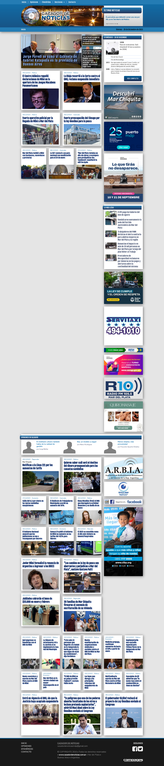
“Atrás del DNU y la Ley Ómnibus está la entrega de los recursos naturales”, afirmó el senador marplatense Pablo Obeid (122, 17)
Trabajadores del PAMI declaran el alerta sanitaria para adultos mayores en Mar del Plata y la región (129, 235)
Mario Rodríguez (86, 445)
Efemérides (46, 2)
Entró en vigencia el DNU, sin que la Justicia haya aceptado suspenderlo (40, 700)
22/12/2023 (68, 637)
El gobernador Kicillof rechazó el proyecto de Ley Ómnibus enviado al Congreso (123, 701)
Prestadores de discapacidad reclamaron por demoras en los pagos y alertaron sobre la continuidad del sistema (129, 261)
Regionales (35, 459)
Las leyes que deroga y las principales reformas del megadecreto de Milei (91, 682)
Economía (35, 498)
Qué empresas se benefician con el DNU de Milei (29, 642)
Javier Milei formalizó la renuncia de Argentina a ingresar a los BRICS (40, 564)
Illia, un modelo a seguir (86, 442)
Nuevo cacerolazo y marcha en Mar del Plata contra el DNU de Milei (30, 679)
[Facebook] (135, 750)
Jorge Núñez (43, 449)
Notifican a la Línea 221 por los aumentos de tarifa (37, 466)
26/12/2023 (54, 498)
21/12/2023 (68, 674)
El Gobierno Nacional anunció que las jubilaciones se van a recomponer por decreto (32, 535)
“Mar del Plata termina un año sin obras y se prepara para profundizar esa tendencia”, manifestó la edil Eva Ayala (88, 157)
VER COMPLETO (132, 78)
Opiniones (34, 2)
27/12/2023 (82, 150)
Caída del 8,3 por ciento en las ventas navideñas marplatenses (32, 503)
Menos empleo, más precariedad (126, 443)
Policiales (90, 529)
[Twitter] (140, 750)
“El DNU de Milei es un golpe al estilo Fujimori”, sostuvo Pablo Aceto (71, 679)
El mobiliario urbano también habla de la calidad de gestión (48, 444)
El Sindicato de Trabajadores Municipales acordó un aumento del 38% (61, 503)
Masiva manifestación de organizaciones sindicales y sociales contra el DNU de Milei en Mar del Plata (92, 647)
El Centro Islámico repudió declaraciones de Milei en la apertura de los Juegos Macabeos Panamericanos (38, 80)
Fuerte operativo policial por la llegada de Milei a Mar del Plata (37, 119)
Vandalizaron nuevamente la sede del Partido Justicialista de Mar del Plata (129, 223)
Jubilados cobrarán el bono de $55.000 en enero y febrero (37, 600)
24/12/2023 (47, 637)
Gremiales (76, 115)
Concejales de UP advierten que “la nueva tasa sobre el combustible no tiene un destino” (133, 681)
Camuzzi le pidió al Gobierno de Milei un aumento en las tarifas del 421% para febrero (61, 535)
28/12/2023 (54, 150)
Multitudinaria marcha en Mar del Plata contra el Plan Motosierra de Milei (113, 679)
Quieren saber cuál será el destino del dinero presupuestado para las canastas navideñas (81, 466)
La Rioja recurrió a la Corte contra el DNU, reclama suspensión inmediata (82, 77)
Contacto (72, 2)
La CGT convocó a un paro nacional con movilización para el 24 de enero (60, 155)
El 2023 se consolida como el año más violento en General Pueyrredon (88, 533)
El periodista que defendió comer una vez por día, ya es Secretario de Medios (51, 60)
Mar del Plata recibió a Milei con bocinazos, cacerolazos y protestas (33, 155)
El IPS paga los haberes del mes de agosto (129, 213)
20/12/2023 (89, 674)
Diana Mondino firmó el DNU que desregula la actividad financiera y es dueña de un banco (88, 504)
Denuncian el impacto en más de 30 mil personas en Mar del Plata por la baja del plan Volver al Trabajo (129, 247)
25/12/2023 (82, 529)
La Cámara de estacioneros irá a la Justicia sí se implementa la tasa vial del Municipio (50, 645)
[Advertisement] (11, 72)
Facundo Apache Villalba (130, 447)
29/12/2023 (26, 73)
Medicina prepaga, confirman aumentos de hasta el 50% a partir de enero (113, 646)
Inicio (24, 2)
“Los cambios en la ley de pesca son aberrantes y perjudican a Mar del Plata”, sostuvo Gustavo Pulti (81, 566)
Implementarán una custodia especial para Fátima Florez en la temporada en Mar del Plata (133, 646)
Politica (34, 73)
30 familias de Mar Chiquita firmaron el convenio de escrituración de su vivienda (78, 605)
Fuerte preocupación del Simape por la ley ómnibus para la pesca (82, 119)
